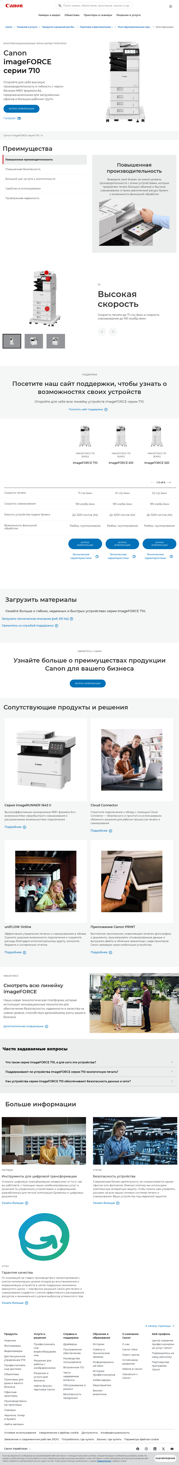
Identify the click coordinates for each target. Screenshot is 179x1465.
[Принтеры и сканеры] (113, 15)
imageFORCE (10, 976)
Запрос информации (21, 109)
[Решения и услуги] (142, 15)
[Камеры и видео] (61, 15)
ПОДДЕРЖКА (89, 374)
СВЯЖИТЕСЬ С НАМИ (89, 651)
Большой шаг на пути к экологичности (30, 178)
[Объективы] (81, 15)
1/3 (99, 284)
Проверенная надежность (22, 198)
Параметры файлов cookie (141, 1439)
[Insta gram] (146, 1448)
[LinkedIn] (154, 1448)
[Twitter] (163, 1448)
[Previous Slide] (153, 482)
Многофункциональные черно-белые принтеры (34, 43)
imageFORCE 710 (85, 463)
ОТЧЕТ (5, 1266)
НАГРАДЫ (7, 1170)
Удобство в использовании (23, 188)
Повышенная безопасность (23, 169)
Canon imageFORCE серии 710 (21, 135)
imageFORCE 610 (121, 463)
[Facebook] (137, 1448)
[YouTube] (172, 1448)
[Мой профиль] (170, 6)
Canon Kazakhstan (16, 1448)
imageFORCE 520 (156, 463)
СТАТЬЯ (97, 1170)
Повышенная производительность (29, 159)
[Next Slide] (169, 482)
